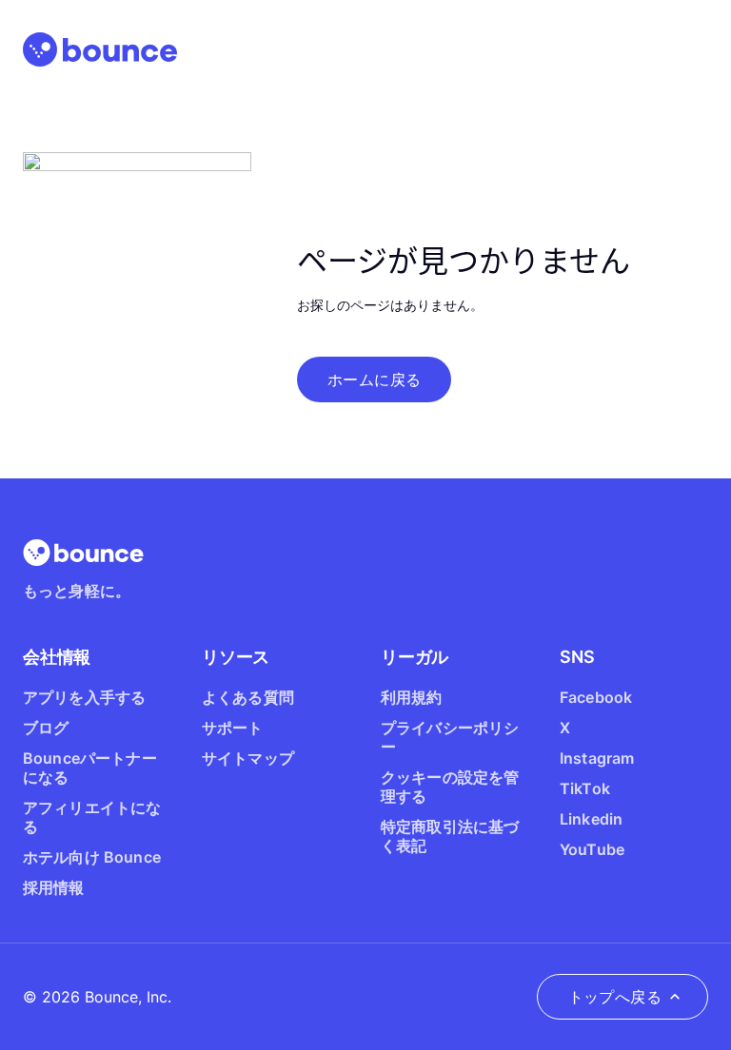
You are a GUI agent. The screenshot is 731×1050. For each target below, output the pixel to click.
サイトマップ (248, 758)
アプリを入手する (84, 697)
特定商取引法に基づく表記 (450, 836)
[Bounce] (100, 49)
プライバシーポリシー (450, 737)
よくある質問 (248, 697)
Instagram (597, 758)
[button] (374, 379)
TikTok (585, 788)
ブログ (46, 727)
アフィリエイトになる (92, 817)
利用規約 (412, 697)
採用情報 (54, 887)
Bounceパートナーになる (90, 768)
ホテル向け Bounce (92, 856)
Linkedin (591, 818)
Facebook (596, 697)
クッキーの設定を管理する (450, 787)
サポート (233, 727)
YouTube (592, 849)
